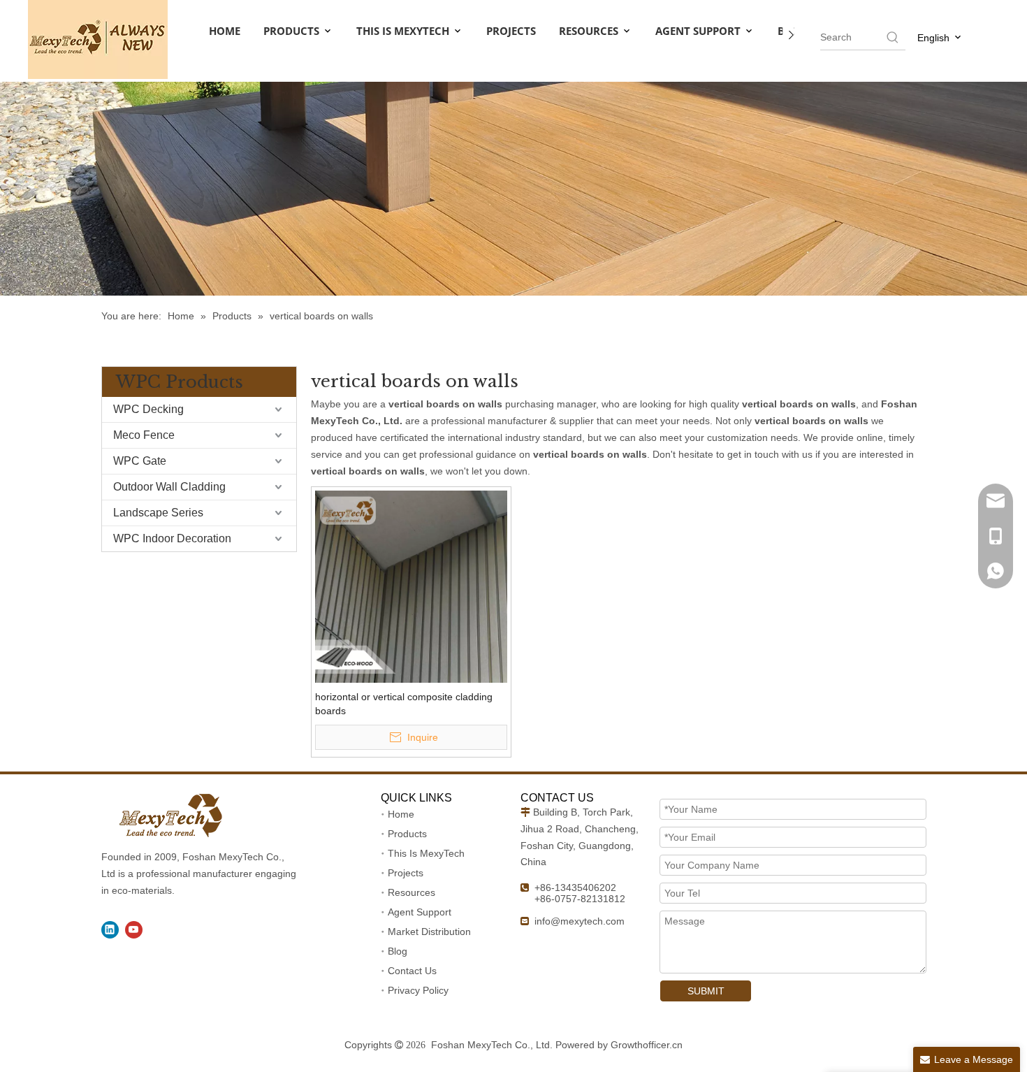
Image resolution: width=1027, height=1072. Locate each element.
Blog (397, 951)
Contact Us (412, 970)
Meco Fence (144, 435)
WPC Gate (139, 461)
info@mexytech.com (579, 921)
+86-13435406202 (575, 887)
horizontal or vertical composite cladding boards (404, 703)
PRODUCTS (292, 31)
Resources (411, 892)
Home (401, 814)
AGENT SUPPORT (699, 31)
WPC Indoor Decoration (172, 538)
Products (407, 833)
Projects (405, 872)
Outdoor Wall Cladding (169, 487)
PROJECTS (511, 31)
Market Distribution (429, 931)
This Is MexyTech (426, 853)
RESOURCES (590, 31)
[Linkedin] (110, 930)
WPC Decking (148, 409)
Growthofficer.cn (647, 1044)
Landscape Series (158, 513)
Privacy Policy (418, 990)
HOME (224, 31)
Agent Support (419, 912)
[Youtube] (134, 930)
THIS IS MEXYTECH (404, 31)
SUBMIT (705, 991)
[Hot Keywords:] (893, 37)
